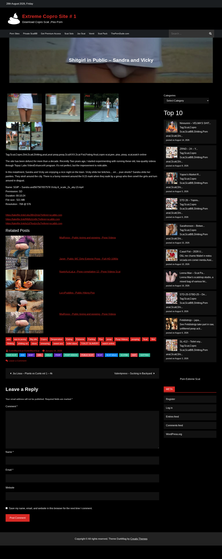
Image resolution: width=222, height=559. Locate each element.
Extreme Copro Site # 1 (49, 16)
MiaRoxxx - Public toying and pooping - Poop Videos (87, 237)
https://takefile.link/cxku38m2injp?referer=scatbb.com (34, 215)
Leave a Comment (17, 360)
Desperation (56, 339)
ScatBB (124, 355)
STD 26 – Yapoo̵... (189, 200)
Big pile (33, 339)
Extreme (80, 339)
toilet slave (72, 343)
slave (34, 343)
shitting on (23, 343)
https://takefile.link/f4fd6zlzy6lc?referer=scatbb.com (33, 219)
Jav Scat (81, 33)
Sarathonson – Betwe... (192, 226)
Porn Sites (14, 33)
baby (31, 355)
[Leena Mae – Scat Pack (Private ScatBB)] (171, 276)
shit (134, 355)
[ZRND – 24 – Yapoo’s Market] (171, 152)
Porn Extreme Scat (190, 379)
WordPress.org (174, 434)
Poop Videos (122, 339)
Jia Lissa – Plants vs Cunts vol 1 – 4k (32, 373)
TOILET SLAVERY (89, 343)
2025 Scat (11, 355)
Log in (169, 408)
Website (10, 487)
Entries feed (172, 416)
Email (9, 470)
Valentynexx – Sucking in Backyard (133, 373)
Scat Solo (69, 33)
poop (109, 339)
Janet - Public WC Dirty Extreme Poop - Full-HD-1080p (88, 259)
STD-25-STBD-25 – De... (193, 294)
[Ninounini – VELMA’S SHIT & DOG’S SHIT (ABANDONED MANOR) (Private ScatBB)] (171, 126)
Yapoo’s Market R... (190, 174)
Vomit (91, 33)
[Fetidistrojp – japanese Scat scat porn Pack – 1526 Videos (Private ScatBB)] (171, 323)
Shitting (10, 343)
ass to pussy (20, 339)
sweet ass (58, 343)
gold (48, 355)
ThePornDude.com (120, 33)
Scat (145, 339)
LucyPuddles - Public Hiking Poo (77, 293)
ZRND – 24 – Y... (189, 149)
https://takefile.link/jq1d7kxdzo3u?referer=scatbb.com (34, 223)
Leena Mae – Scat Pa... (192, 273)
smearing (45, 343)
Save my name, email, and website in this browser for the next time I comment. (50, 508)
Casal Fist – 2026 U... (191, 251)
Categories (169, 95)
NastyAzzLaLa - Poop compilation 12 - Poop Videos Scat (89, 271)
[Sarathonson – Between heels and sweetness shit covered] (171, 229)
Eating (69, 339)
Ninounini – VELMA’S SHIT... (195, 123)
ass (8, 339)
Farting (91, 339)
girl (40, 355)
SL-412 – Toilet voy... (191, 341)
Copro (44, 339)
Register (170, 399)
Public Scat (87, 355)
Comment (12, 406)
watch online (108, 343)
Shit (153, 339)
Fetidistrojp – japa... (190, 320)
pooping (135, 339)
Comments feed (174, 425)
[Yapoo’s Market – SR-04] (171, 178)
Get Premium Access (51, 33)
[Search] (210, 34)
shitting (144, 355)
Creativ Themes (138, 539)
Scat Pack (102, 33)
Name (10, 452)
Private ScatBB (30, 33)
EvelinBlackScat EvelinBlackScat (24, 351)
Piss (101, 339)
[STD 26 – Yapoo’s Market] (171, 203)
